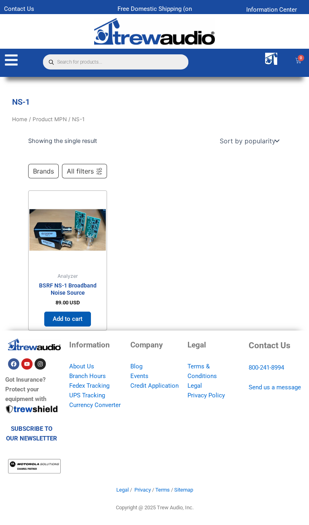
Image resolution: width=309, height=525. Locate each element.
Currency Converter (95, 405)
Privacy (142, 490)
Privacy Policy (206, 395)
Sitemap (183, 490)
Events (139, 376)
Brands (43, 171)
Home (19, 119)
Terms (162, 490)
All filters (80, 171)
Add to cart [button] (67, 318)
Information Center (271, 9)
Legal (194, 385)
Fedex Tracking (89, 385)
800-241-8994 (266, 367)
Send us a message (275, 387)
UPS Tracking (87, 395)
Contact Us (19, 8)
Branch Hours (87, 376)
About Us (81, 366)
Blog (136, 366)
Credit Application (154, 385)
